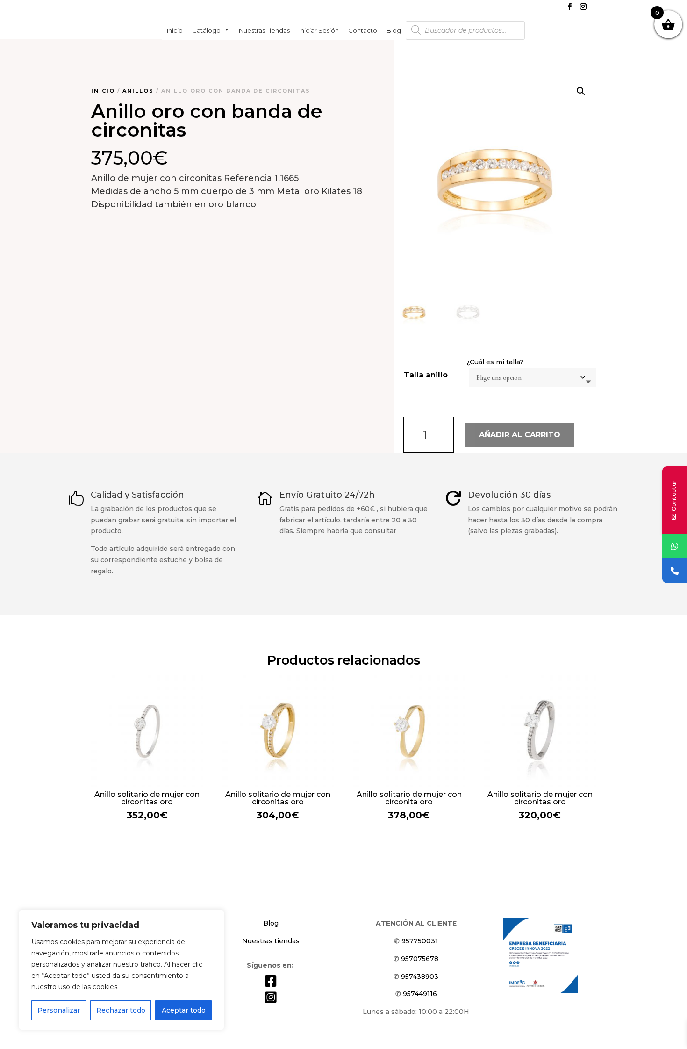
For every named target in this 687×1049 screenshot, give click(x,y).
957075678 (419, 959)
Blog (393, 30)
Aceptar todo (184, 1010)
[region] (121, 970)
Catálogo (206, 30)
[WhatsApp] (674, 546)
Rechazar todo (120, 1010)
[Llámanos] (674, 570)
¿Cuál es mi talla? (495, 362)
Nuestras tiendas (264, 30)
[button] (580, 91)
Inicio (175, 30)
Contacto (362, 30)
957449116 (420, 994)
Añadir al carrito (519, 434)
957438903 (419, 976)
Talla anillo (426, 374)
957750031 (419, 941)
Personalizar (58, 1010)
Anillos (138, 90)
